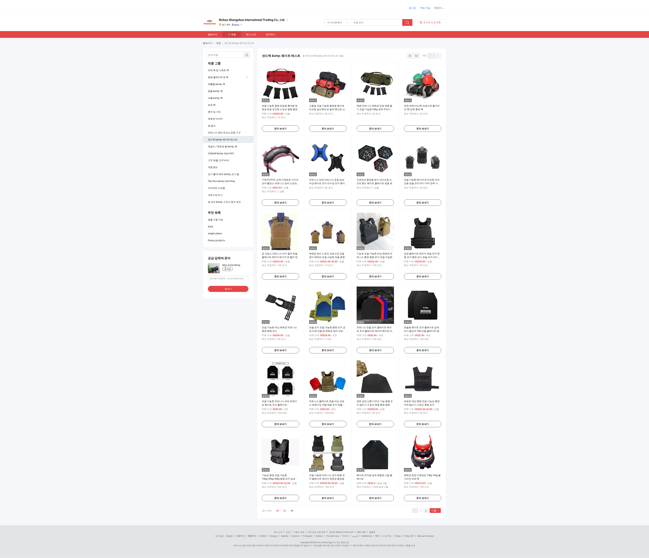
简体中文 (240, 536)
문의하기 (270, 34)
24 (277, 510)
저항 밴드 (213, 167)
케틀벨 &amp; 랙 (216, 84)
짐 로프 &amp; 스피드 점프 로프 (224, 201)
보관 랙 (211, 104)
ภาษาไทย (387, 536)
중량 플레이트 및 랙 (218, 77)
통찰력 (372, 532)
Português (307, 536)
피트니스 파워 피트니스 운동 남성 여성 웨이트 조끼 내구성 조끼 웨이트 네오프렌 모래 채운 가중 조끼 (327, 183)
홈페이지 (212, 34)
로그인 (412, 7)
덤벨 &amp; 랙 (215, 91)
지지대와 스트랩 (216, 188)
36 (284, 510)
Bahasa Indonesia (425, 536)
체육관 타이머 (215, 118)
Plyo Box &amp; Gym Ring (221, 181)
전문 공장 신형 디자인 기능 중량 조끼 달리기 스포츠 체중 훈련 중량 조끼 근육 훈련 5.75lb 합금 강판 (375, 405)
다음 (433, 510)
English (229, 536)
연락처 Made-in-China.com (341, 532)
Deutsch (295, 536)
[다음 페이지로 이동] (438, 55)
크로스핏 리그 (215, 194)
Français (273, 536)
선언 (288, 532)
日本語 (263, 536)
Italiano (319, 536)
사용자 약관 (299, 532)
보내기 (228, 288)
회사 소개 (251, 34)
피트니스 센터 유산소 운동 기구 (224, 132)
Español (284, 536)
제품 (233, 34)
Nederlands (366, 536)
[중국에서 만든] (224, 7)
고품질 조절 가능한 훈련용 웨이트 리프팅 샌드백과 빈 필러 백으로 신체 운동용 (327, 109)
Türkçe (398, 536)
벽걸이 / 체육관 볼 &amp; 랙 (222, 146)
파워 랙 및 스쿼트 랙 (218, 70)
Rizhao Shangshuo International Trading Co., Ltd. (252, 20)
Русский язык (332, 536)
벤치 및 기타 (214, 111)
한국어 (346, 536)
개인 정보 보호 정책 (317, 532)
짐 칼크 (211, 125)
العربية (355, 536)
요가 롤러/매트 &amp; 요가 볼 (223, 174)
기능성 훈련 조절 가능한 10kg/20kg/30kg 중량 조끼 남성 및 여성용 (280, 479)
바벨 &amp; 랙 (215, 98)
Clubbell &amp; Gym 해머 (221, 153)
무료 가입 (425, 7)
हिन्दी (377, 536)
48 (292, 510)
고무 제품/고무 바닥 (218, 160)
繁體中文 (252, 536)
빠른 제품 (361, 532)
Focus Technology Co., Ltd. (328, 542)
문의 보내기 (280, 128)
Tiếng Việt (409, 536)
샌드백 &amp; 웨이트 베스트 (222, 139)
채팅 (229, 269)
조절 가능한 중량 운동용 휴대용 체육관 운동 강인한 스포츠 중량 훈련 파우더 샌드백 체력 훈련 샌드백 (279, 109)
